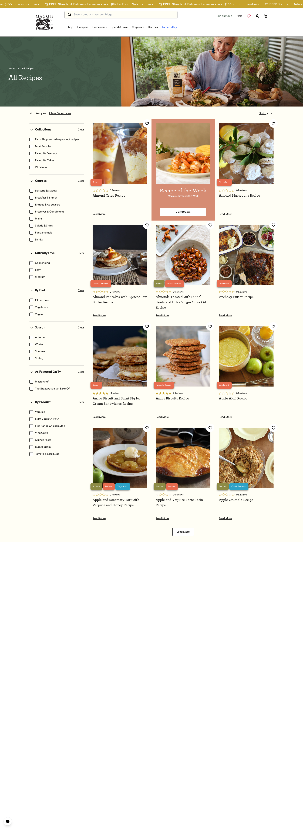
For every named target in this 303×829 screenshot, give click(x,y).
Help (240, 16)
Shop (70, 27)
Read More (99, 214)
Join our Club (224, 16)
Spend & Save (119, 27)
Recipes (153, 27)
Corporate (138, 27)
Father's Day (169, 27)
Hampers (82, 27)
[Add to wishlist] (147, 123)
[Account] (257, 16)
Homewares (99, 27)
